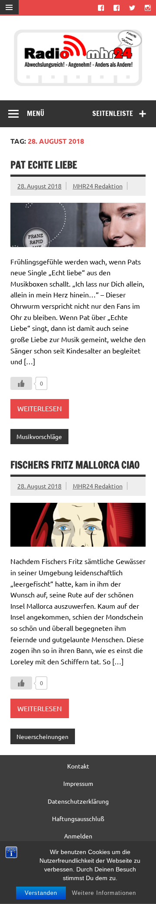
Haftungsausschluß (78, 818)
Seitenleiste (112, 113)
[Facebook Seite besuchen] (100, 7)
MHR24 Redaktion (98, 186)
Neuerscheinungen (42, 736)
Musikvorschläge (39, 436)
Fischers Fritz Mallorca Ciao (75, 465)
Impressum (78, 783)
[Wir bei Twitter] (132, 7)
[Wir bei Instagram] (148, 7)
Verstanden (41, 893)
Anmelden (78, 836)
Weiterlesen (39, 408)
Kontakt (78, 766)
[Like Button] (21, 383)
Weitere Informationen (104, 893)
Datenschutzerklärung (78, 801)
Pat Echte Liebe (43, 165)
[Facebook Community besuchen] (116, 7)
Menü (35, 113)
